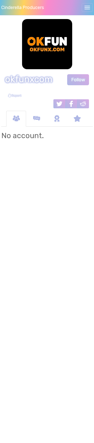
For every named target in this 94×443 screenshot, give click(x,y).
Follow (78, 79)
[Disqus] (47, 220)
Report (16, 95)
